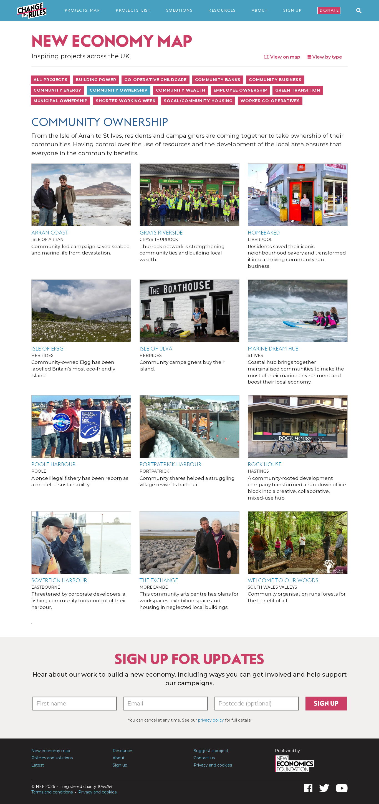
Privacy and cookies (213, 765)
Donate (329, 10)
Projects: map (82, 10)
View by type (326, 57)
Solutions (179, 10)
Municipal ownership (60, 100)
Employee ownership (240, 90)
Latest (37, 765)
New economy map (50, 750)
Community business (275, 79)
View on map (284, 57)
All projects (50, 79)
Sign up (326, 703)
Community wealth (180, 90)
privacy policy (211, 720)
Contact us (204, 757)
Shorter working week (125, 100)
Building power (96, 79)
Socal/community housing (198, 100)
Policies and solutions (52, 757)
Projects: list (133, 10)
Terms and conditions (52, 792)
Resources (222, 10)
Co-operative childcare (155, 79)
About (260, 10)
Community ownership (118, 90)
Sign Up (292, 10)
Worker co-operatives (270, 100)
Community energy (57, 90)
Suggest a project (211, 750)
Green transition (297, 90)
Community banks (218, 79)
